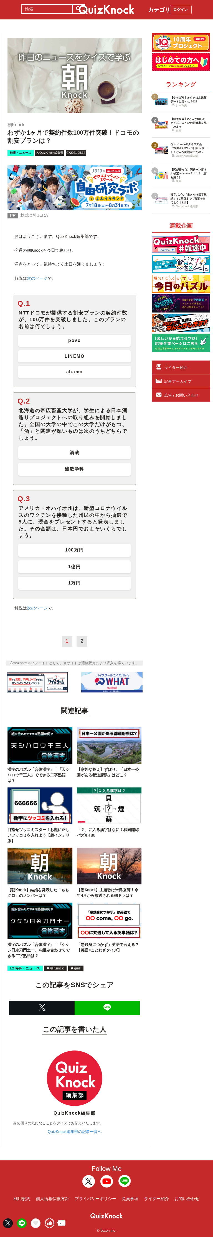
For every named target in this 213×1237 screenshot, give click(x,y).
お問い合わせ (186, 1198)
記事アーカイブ (177, 381)
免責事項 (130, 1198)
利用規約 (22, 1198)
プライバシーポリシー (95, 1198)
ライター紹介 (175, 367)
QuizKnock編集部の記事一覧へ (75, 1131)
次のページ (37, 278)
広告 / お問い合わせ (181, 395)
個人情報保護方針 (52, 1198)
